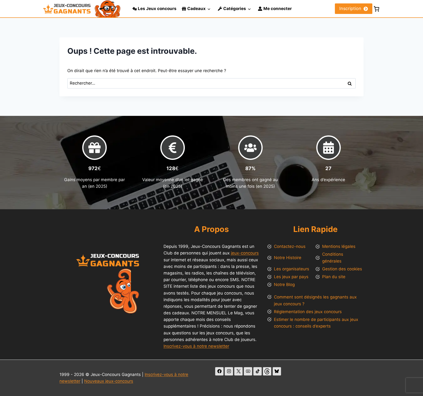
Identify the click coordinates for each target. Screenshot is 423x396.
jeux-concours (245, 253)
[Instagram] (229, 371)
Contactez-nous (290, 246)
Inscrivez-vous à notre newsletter (196, 346)
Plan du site (333, 276)
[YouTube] (248, 371)
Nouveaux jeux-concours (108, 381)
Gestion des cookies (342, 268)
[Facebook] (219, 371)
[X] (238, 371)
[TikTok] (257, 371)
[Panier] (376, 9)
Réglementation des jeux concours (308, 311)
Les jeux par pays (291, 276)
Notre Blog (284, 284)
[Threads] (267, 371)
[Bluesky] (277, 371)
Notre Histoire (287, 257)
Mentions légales (338, 246)
